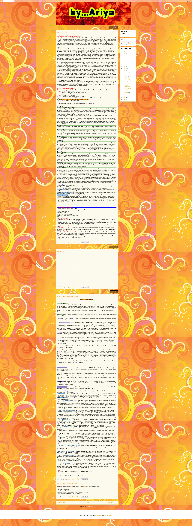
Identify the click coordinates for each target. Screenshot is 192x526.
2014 (124, 64)
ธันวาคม (126, 72)
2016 (124, 60)
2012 (124, 68)
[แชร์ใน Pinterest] (88, 242)
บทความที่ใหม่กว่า (61, 502)
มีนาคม (126, 76)
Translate (132, 43)
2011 (124, 70)
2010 (124, 95)
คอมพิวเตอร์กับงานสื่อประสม (67, 484)
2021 (124, 51)
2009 (124, 97)
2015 (124, 62)
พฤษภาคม (126, 74)
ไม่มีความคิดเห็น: (76, 242)
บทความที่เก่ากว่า (112, 502)
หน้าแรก (87, 502)
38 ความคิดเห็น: (75, 479)
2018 (124, 55)
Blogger (110, 515)
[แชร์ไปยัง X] (85, 242)
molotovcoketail (98, 515)
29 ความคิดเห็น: (75, 496)
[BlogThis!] (83, 242)
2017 (124, 58)
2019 (124, 53)
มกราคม (126, 92)
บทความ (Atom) (89, 506)
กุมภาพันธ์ (126, 78)
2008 (124, 99)
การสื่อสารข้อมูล (62, 32)
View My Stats (124, 35)
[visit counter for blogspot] (123, 33)
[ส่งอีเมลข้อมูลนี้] (82, 242)
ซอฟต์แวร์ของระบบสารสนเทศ (67, 297)
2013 (124, 66)
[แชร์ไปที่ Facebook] (86, 242)
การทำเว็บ (60, 252)
